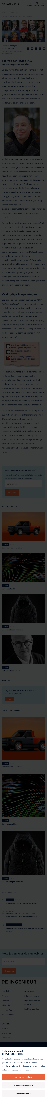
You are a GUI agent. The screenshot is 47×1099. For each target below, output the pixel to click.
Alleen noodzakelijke (23, 1085)
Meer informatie (23, 1093)
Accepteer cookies (23, 1077)
